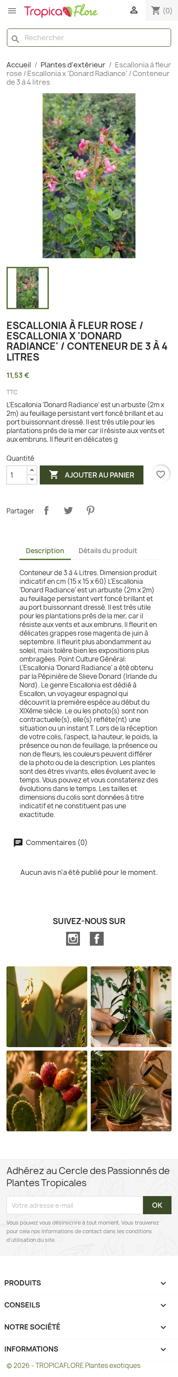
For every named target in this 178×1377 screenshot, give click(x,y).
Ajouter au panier (91, 474)
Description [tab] (45, 550)
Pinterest (90, 510)
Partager (46, 510)
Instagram (73, 939)
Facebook (97, 939)
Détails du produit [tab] (108, 550)
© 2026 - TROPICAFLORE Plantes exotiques (73, 1365)
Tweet (68, 510)
